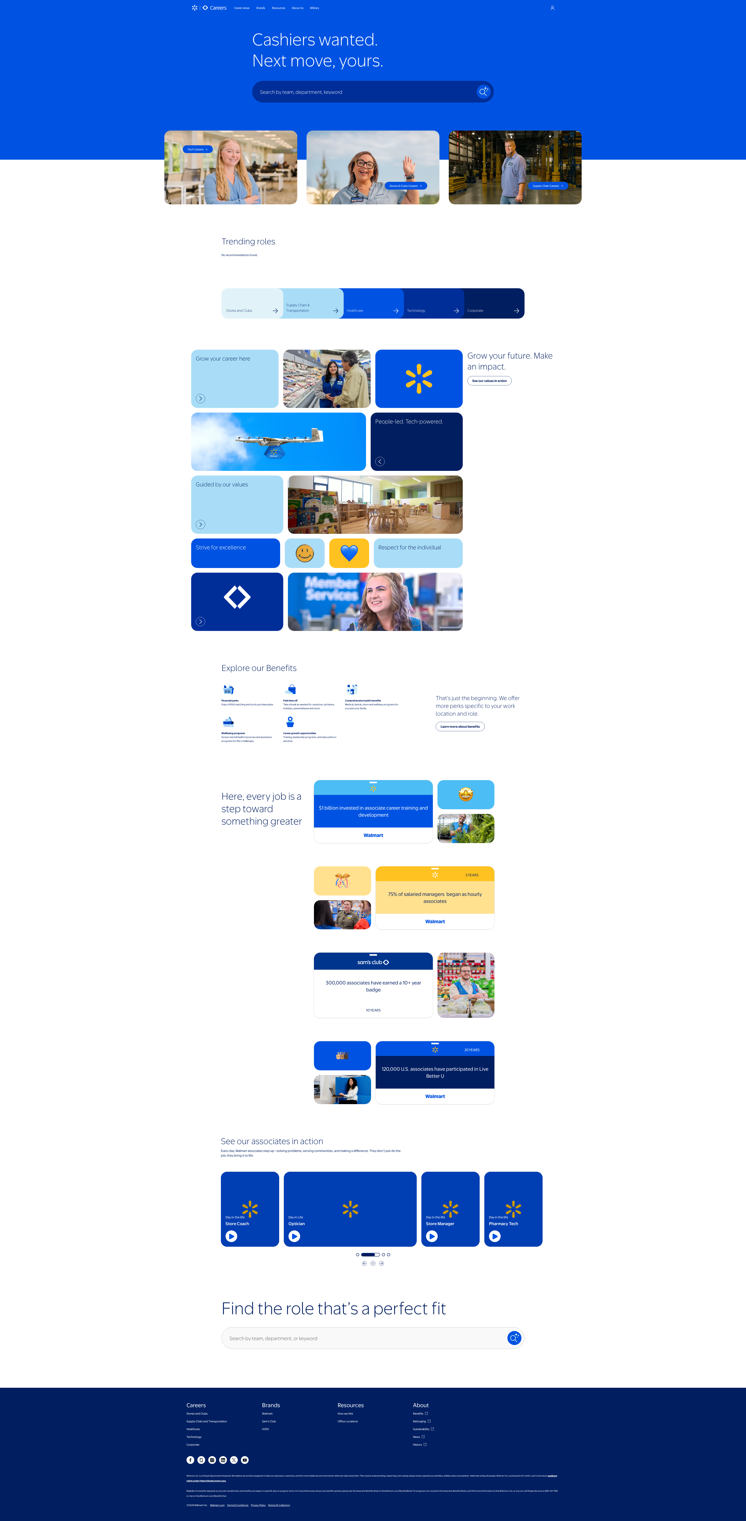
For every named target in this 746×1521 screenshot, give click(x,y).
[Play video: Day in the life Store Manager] (432, 1236)
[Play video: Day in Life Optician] (369, 1236)
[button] (235, 379)
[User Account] (552, 7)
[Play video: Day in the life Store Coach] (231, 1236)
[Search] (484, 92)
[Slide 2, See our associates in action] (378, 1254)
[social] (190, 1460)
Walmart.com (217, 1505)
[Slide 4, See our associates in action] (388, 1254)
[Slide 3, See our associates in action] (383, 1254)
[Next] (381, 1263)
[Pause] (373, 1263)
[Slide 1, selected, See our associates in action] (365, 1254)
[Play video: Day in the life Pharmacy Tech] (495, 1236)
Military (314, 8)
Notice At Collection (279, 1505)
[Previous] (364, 1263)
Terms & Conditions (237, 1505)
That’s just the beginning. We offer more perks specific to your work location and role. (478, 705)
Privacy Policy (258, 1505)
